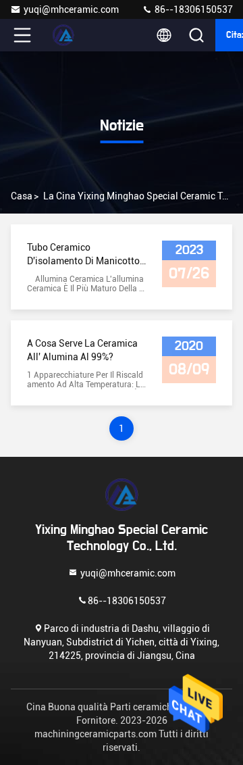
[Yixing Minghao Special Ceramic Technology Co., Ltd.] (67, 35)
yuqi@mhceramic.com (71, 9)
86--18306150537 (193, 9)
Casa (21, 196)
